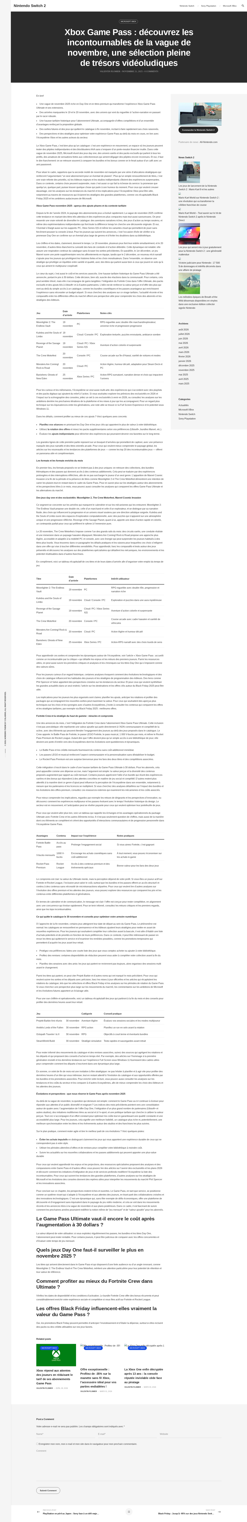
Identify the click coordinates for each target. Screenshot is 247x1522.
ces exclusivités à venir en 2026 (111, 397)
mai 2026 (183, 343)
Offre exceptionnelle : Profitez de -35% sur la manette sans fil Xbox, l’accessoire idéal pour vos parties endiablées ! (98, 1378)
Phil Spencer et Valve (47, 682)
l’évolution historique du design (139, 801)
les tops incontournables (58, 909)
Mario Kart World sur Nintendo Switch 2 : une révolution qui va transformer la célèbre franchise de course (199, 201)
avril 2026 (184, 347)
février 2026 (185, 356)
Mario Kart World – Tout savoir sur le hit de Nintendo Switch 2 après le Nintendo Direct (200, 217)
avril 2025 (184, 379)
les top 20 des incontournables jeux (135, 449)
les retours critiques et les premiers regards (137, 905)
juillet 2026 (184, 334)
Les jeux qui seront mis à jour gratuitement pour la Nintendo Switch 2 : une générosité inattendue (200, 251)
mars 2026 (184, 352)
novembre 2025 (186, 370)
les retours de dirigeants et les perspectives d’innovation (129, 798)
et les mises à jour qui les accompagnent (118, 401)
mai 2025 (183, 374)
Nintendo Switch (187, 414)
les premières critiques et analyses (81, 663)
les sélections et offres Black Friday (86, 983)
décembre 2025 (186, 365)
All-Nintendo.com (208, 142)
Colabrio (5, 716)
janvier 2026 (185, 361)
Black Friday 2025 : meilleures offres (97, 708)
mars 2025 (184, 383)
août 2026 (184, 329)
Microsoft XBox (128, 22)
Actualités (184, 405)
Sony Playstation (187, 418)
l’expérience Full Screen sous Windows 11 (108, 1060)
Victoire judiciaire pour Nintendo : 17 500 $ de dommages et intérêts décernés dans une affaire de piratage (200, 266)
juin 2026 (183, 338)
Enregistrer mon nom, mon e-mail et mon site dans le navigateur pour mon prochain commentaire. (88, 1444)
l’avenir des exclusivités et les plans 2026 (141, 1168)
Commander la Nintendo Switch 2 (198, 130)
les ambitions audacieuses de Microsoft (71, 198)
